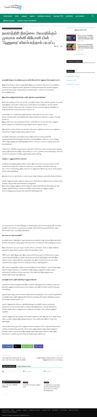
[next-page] (6, 394)
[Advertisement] (60, 7)
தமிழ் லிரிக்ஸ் (69, 16)
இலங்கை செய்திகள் (9, 20)
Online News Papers (72, 76)
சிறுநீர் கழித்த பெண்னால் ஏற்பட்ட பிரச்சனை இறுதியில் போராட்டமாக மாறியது (50, 359)
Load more (80, 54)
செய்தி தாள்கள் (7, 16)
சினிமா (17, 16)
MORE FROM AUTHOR (24, 366)
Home (3, 26)
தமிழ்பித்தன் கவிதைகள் (44, 16)
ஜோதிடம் (32, 16)
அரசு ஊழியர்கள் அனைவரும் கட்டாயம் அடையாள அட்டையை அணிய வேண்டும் (14, 359)
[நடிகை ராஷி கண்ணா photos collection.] (11, 376)
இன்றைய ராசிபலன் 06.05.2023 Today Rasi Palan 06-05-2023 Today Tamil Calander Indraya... (85, 46)
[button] (92, 16)
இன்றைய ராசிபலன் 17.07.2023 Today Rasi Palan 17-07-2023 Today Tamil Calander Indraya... (85, 37)
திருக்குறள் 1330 (58, 16)
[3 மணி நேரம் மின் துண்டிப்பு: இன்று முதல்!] (32, 376)
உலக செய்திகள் (79, 16)
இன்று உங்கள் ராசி (81, 30)
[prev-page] (3, 394)
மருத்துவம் (24, 16)
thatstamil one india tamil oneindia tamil (17, 26)
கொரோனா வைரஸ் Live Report (26, 20)
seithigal (25, 382)
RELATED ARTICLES (9, 366)
